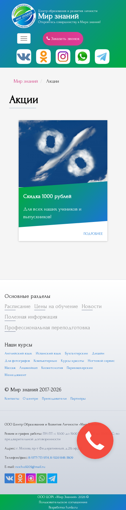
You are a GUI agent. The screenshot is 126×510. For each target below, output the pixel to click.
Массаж (10, 368)
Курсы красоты (72, 361)
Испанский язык (48, 353)
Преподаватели (54, 399)
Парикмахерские (80, 368)
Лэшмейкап (28, 368)
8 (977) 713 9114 (38, 458)
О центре (30, 399)
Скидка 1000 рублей (47, 196)
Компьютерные (45, 361)
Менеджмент (15, 375)
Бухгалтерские (76, 353)
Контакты (12, 399)
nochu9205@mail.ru (30, 467)
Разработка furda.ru (63, 507)
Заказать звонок (65, 38)
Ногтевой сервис (101, 361)
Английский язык (18, 353)
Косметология (52, 368)
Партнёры (78, 399)
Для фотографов (17, 361)
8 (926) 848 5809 (61, 458)
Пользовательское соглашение (63, 502)
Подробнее (93, 234)
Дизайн (98, 353)
